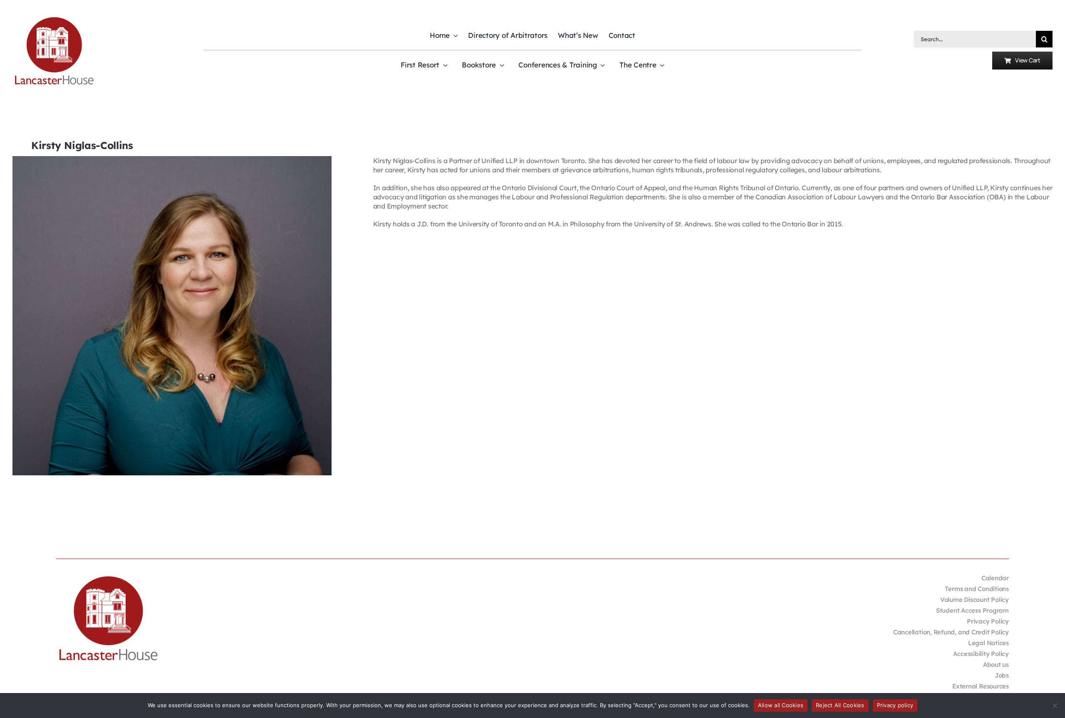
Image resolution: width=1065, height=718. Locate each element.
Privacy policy (895, 705)
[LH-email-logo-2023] (54, 18)
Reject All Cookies (840, 705)
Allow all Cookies (780, 705)
